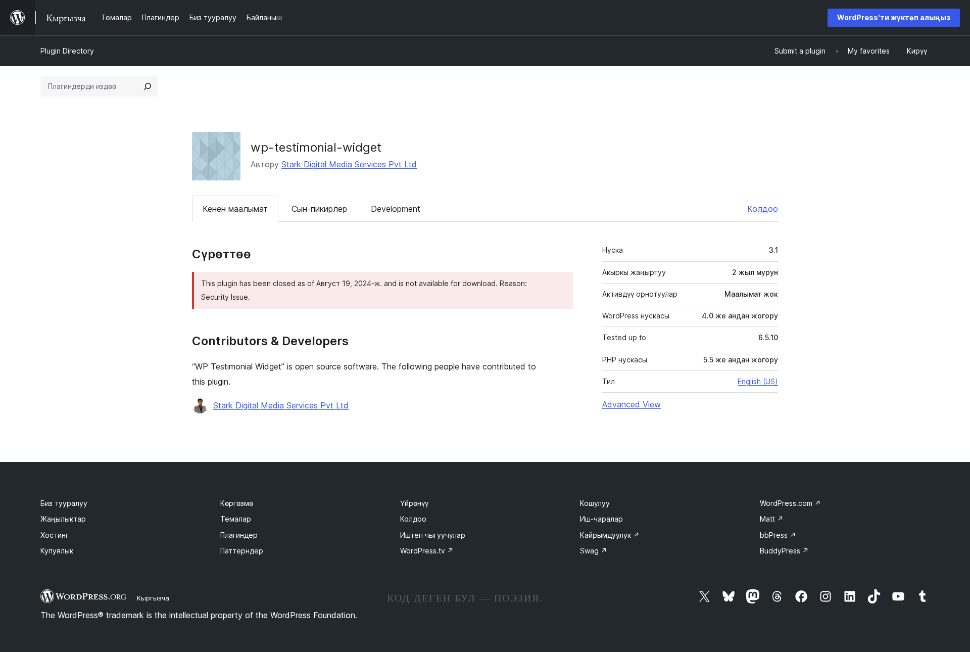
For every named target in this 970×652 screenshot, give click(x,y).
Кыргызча (153, 598)
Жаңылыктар (63, 519)
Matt (772, 519)
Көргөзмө (236, 503)
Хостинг (54, 535)
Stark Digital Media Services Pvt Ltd (349, 164)
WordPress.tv (427, 550)
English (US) (758, 381)
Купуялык (56, 550)
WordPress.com (790, 503)
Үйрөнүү (414, 503)
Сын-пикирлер (319, 209)
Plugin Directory (67, 50)
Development (395, 209)
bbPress (778, 535)
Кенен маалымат (235, 209)
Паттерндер (241, 550)
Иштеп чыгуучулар (432, 535)
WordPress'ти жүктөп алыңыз (893, 17)
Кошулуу (595, 503)
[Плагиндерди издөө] (147, 86)
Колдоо (762, 209)
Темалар (235, 519)
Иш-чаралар (601, 519)
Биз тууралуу (63, 503)
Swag (593, 550)
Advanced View (631, 404)
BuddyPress (784, 550)
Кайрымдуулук (610, 535)
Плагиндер (239, 535)
